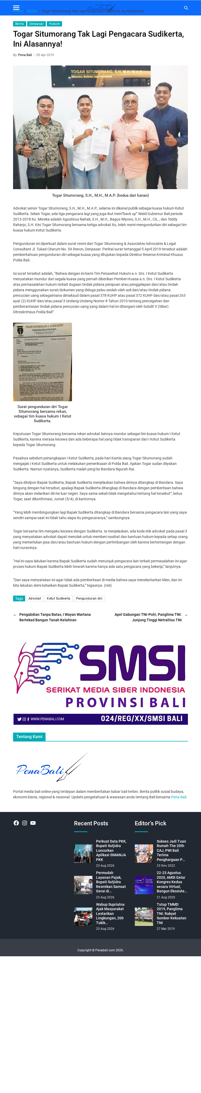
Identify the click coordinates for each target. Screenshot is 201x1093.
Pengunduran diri (89, 598)
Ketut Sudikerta (58, 598)
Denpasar (36, 24)
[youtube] (33, 823)
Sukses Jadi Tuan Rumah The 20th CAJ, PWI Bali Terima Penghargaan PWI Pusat (172, 850)
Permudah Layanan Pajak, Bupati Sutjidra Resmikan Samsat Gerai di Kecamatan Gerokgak (111, 882)
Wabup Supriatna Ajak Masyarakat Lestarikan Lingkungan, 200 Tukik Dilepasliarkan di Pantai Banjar (110, 913)
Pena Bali (25, 55)
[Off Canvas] (16, 8)
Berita (19, 24)
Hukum (54, 24)
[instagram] (24, 823)
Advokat (35, 598)
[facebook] (16, 823)
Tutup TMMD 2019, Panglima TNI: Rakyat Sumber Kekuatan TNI (171, 913)
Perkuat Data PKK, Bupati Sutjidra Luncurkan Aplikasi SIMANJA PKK (111, 850)
